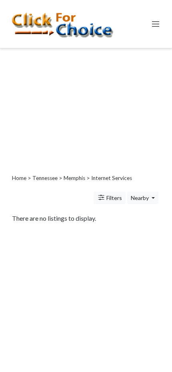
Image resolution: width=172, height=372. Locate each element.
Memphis (74, 178)
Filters (113, 197)
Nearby (140, 197)
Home (19, 178)
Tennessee (45, 178)
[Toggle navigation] (156, 24)
